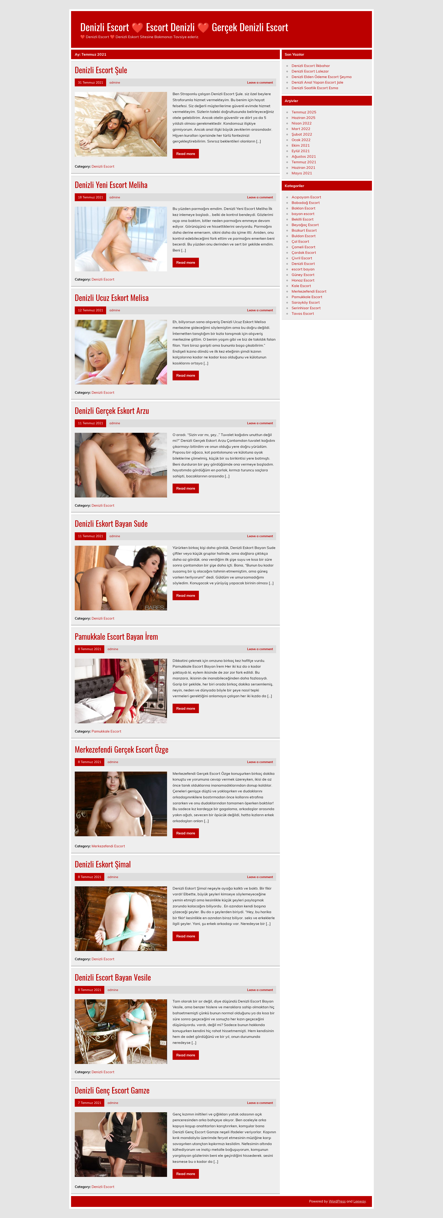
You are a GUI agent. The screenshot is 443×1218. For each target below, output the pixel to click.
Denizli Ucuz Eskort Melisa (112, 297)
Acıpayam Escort (306, 197)
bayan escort (303, 213)
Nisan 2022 (302, 123)
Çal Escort (300, 241)
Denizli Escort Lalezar (310, 71)
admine (114, 82)
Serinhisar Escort (306, 308)
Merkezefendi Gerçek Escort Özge (121, 749)
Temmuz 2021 (304, 162)
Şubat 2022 (302, 134)
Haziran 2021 (303, 167)
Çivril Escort (302, 258)
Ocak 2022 (301, 139)
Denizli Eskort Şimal (103, 864)
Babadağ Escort (306, 202)
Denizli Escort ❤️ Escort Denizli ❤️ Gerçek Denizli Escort (184, 26)
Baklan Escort (303, 208)
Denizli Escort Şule (101, 70)
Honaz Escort (303, 280)
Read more (185, 153)
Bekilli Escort (303, 219)
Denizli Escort (103, 166)
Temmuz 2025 (304, 112)
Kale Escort (301, 285)
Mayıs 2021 (302, 173)
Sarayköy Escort (306, 302)
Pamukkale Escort (106, 731)
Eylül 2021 (301, 150)
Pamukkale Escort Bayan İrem (116, 636)
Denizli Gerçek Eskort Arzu (112, 410)
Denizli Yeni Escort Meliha (111, 184)
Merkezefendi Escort (108, 846)
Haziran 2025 (303, 117)
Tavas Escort (303, 313)
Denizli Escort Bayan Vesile (113, 977)
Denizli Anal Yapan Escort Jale (317, 82)
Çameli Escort (303, 247)
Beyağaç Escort (305, 224)
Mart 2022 (301, 128)
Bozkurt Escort (304, 230)
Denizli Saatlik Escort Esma (315, 87)
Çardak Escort (304, 252)
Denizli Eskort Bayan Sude (111, 523)
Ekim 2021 (301, 145)
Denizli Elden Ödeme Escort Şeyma (322, 76)
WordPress (337, 1201)
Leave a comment (260, 82)
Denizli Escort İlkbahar (311, 65)
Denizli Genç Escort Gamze (112, 1090)
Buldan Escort (304, 235)
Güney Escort (303, 274)
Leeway (359, 1201)
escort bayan (303, 269)
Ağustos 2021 (304, 156)
